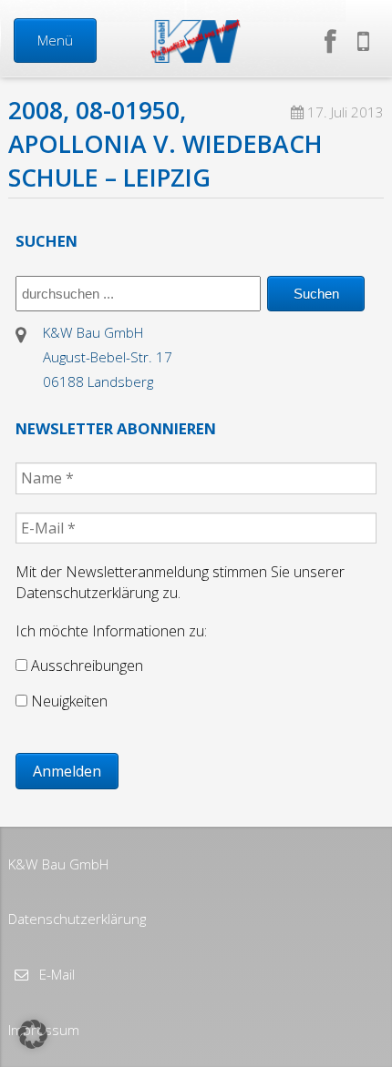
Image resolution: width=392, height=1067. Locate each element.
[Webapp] (363, 40)
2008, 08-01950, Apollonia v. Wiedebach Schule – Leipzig (165, 144)
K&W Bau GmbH (58, 864)
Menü (55, 40)
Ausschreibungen (85, 665)
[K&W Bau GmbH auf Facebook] (334, 40)
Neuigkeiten (67, 701)
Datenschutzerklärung (77, 918)
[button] (33, 1034)
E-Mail (55, 974)
